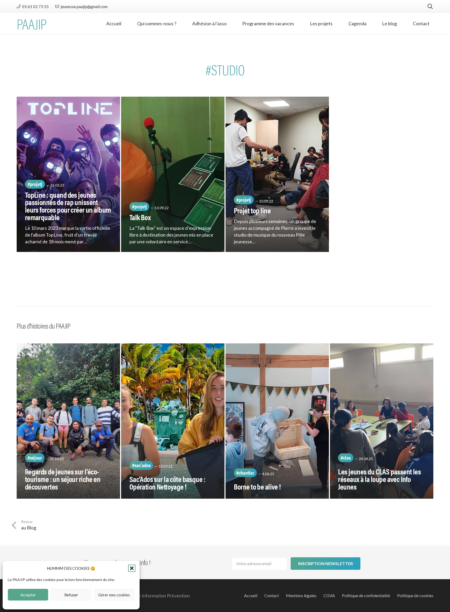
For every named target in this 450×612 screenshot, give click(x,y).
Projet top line (252, 210)
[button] (131, 568)
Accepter (28, 594)
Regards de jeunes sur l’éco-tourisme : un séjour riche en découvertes (62, 479)
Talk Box (140, 217)
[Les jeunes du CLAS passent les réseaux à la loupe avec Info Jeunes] (381, 421)
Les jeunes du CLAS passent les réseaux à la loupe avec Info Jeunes (379, 479)
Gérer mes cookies (114, 594)
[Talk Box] (172, 174)
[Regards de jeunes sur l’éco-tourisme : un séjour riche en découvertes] (68, 421)
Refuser (71, 594)
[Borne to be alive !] (277, 421)
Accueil (250, 595)
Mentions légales (301, 595)
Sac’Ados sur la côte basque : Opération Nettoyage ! (167, 483)
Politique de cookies (415, 595)
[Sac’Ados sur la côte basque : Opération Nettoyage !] (172, 421)
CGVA (329, 595)
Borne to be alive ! (257, 486)
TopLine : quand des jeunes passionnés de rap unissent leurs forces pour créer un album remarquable (68, 205)
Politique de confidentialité (366, 595)
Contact (271, 595)
